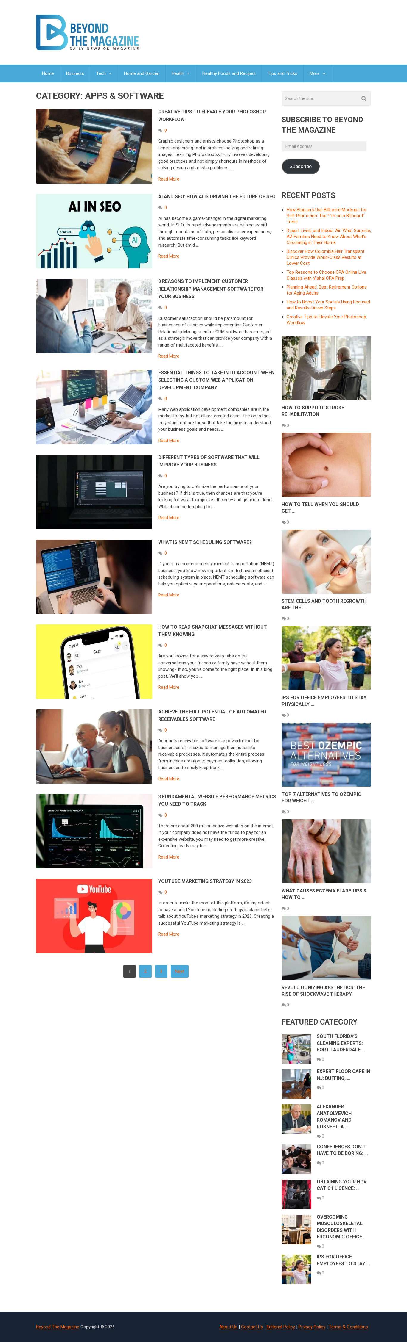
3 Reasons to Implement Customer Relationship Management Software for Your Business (210, 288)
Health (178, 73)
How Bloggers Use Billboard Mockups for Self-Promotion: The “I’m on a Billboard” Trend (327, 215)
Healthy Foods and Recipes (229, 73)
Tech (101, 73)
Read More (168, 179)
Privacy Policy (312, 1327)
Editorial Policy (281, 1327)
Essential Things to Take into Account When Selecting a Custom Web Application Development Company (216, 380)
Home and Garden (141, 73)
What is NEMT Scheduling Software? (205, 542)
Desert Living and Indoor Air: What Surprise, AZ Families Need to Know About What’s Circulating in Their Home (329, 236)
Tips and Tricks (282, 73)
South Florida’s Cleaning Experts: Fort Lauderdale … (341, 1043)
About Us (228, 1327)
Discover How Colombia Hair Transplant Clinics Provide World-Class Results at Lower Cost (325, 257)
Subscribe (300, 166)
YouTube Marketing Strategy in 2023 (205, 881)
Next (179, 971)
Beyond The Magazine (57, 1327)
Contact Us (252, 1327)
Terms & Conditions (348, 1327)
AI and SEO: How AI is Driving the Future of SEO (217, 196)
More (315, 73)
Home (48, 73)
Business (75, 73)
